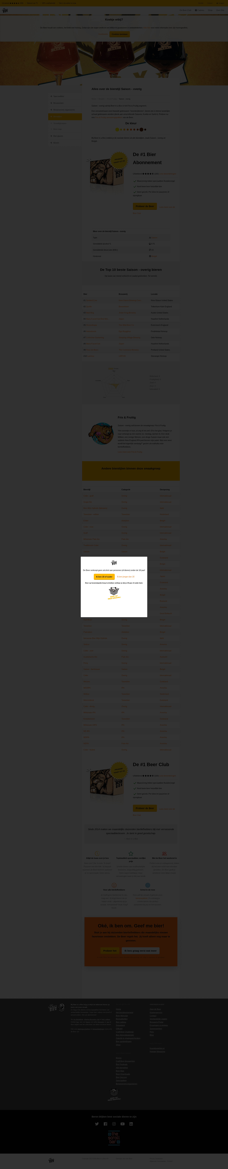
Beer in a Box (114, 563)
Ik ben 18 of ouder (104, 577)
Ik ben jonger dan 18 (125, 577)
